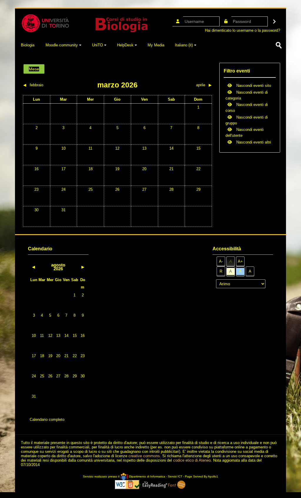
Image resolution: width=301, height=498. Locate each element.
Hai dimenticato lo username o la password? (242, 30)
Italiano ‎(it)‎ (184, 45)
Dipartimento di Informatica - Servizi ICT (155, 476)
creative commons (144, 456)
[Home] (84, 23)
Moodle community (62, 45)
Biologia (27, 45)
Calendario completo (47, 419)
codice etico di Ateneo (192, 460)
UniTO (97, 45)
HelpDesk (125, 45)
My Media (156, 45)
